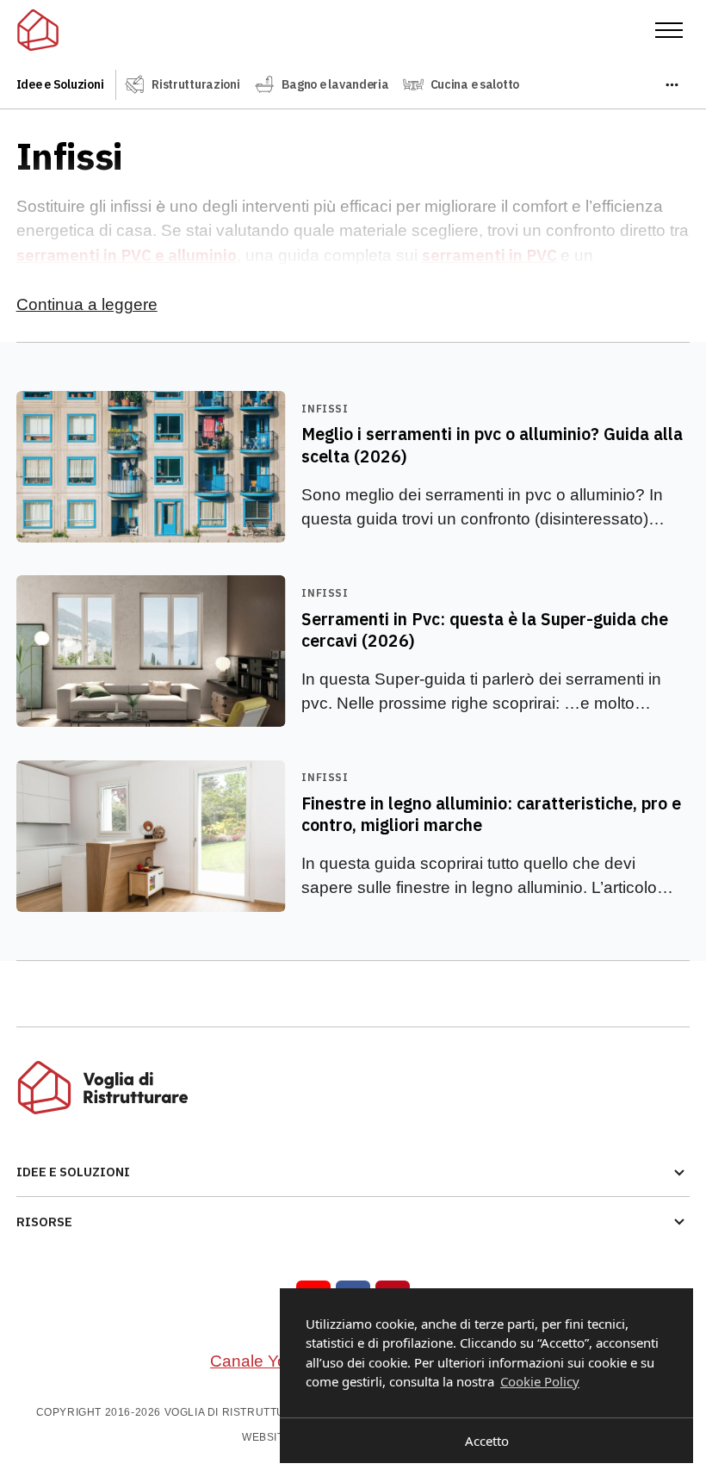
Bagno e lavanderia (335, 84)
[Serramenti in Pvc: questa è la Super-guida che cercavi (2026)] (353, 651)
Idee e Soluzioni (60, 84)
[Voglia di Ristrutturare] (37, 30)
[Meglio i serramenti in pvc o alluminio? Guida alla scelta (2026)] (353, 467)
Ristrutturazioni (196, 84)
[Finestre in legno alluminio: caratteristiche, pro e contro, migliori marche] (353, 836)
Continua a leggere (87, 304)
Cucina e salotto (475, 84)
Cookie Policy (539, 1381)
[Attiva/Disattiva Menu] (669, 30)
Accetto (487, 1440)
